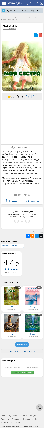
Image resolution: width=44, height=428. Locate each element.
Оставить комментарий (22, 372)
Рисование (16, 419)
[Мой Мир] (37, 236)
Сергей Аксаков (9, 29)
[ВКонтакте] (28, 236)
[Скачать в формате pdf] (40, 35)
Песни (24, 415)
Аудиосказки (14, 415)
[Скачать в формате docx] (36, 35)
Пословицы (28, 419)
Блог (37, 419)
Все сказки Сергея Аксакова (21, 351)
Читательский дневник (10, 426)
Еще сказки (22, 344)
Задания (18, 422)
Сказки (4, 415)
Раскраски (5, 419)
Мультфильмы (7, 422)
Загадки (33, 415)
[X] (41, 236)
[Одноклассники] (32, 236)
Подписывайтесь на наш (22, 10)
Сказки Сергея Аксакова (12, 245)
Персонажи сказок (30, 426)
